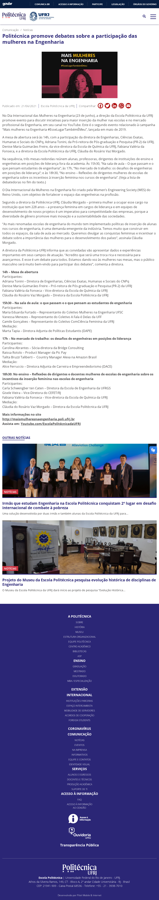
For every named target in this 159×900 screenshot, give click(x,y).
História (80, 627)
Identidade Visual (79, 764)
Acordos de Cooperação (79, 715)
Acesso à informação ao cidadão (79, 806)
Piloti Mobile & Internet (89, 895)
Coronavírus (79, 729)
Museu (79, 632)
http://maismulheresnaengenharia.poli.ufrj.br (38, 419)
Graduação (79, 666)
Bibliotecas (79, 651)
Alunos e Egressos (79, 774)
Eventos (79, 745)
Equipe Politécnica (79, 641)
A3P (80, 656)
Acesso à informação (70, 4)
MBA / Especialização (79, 681)
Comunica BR (42, 4)
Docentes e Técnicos (79, 779)
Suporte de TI (79, 789)
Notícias (80, 740)
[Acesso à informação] (79, 818)
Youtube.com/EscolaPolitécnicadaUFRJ (51, 424)
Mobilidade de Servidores (79, 710)
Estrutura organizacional (79, 636)
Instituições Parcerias (79, 701)
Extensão (79, 689)
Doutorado (79, 676)
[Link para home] (80, 870)
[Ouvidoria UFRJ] (79, 833)
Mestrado (80, 671)
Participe (97, 4)
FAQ (79, 799)
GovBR (7, 4)
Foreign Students (79, 720)
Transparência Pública (79, 845)
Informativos (80, 754)
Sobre (79, 622)
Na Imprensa (79, 750)
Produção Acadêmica (79, 784)
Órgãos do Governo (144, 4)
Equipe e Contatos (79, 759)
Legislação (117, 4)
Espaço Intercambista (79, 705)
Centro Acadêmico (80, 646)
